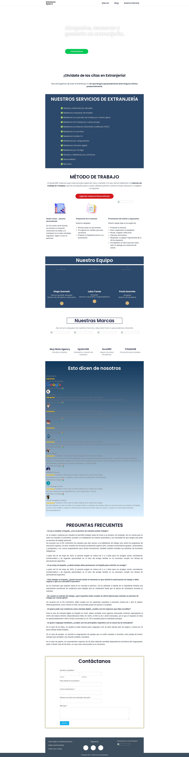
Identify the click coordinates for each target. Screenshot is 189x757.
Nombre (62, 677)
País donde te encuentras (70, 681)
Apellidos (84, 677)
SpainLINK (83, 349)
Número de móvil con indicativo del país (75, 697)
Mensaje (63, 706)
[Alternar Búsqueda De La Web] (143, 3)
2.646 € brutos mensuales (73, 619)
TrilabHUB (130, 349)
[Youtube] (93, 747)
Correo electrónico (67, 689)
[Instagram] (85, 747)
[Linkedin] (61, 303)
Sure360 (106, 349)
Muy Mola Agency (60, 349)
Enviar (64, 723)
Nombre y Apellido (67, 670)
